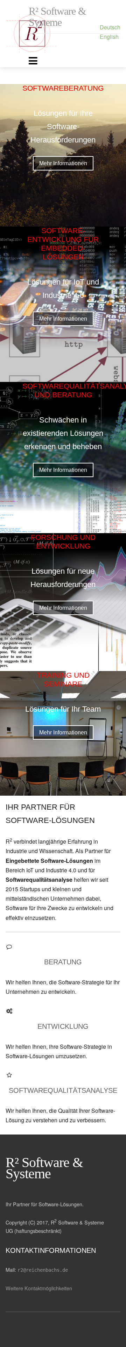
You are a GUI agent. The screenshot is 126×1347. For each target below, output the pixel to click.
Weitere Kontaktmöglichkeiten (39, 1288)
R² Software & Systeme (57, 16)
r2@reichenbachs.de (43, 1270)
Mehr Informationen (63, 163)
